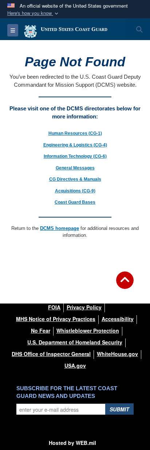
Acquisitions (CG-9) (75, 190)
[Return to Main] (125, 284)
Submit (119, 409)
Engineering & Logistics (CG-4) (75, 145)
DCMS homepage (59, 228)
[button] (33, 13)
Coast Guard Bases (75, 202)
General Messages (75, 168)
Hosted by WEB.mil (72, 442)
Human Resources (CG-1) (75, 133)
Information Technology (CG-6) (75, 156)
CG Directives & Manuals (75, 179)
